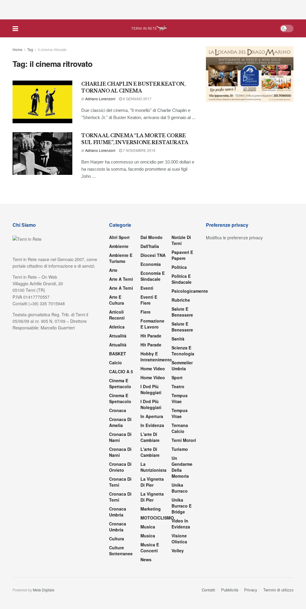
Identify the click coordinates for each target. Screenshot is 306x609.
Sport (177, 377)
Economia (150, 264)
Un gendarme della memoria (182, 467)
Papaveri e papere (182, 255)
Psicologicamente (190, 291)
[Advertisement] (153, 9)
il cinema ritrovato (52, 49)
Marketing (150, 509)
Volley (178, 551)
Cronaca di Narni (120, 452)
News (146, 559)
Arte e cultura (116, 300)
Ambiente (118, 246)
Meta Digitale (43, 589)
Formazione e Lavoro (152, 324)
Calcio (115, 363)
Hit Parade (150, 336)
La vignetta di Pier (152, 482)
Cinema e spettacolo (120, 383)
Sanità (178, 339)
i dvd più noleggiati (150, 389)
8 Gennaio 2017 (137, 98)
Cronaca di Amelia (120, 422)
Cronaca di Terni (120, 482)
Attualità (117, 336)
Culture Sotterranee (121, 550)
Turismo (180, 449)
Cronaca (117, 410)
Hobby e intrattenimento (156, 357)
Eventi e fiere (148, 300)
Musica (147, 527)
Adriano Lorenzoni (100, 98)
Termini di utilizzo (278, 590)
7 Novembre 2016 (138, 150)
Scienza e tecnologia (183, 351)
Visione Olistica (179, 539)
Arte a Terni (121, 279)
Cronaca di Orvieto (120, 467)
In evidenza (152, 425)
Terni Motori (184, 440)
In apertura (151, 416)
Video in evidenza (181, 524)
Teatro (178, 386)
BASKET (117, 354)
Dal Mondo (151, 237)
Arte (113, 270)
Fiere (145, 312)
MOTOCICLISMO (157, 518)
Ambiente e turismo (120, 258)
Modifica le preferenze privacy (234, 237)
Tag (30, 49)
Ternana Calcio (180, 428)
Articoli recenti (117, 315)
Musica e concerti (149, 548)
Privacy (250, 590)
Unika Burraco (180, 488)
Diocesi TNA (153, 255)
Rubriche (181, 300)
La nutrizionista (153, 467)
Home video (152, 368)
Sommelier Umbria (182, 365)
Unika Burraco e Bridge (182, 506)
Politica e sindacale (182, 279)
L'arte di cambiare (150, 437)
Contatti (208, 590)
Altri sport (119, 237)
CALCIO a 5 (121, 371)
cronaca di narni (120, 437)
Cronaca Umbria (117, 512)
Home (17, 49)
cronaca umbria (117, 527)
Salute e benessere (182, 312)
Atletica (117, 327)
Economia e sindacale (152, 276)
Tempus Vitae (180, 398)
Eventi (146, 288)
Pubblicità (229, 590)
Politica (179, 267)
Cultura (116, 539)
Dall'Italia (149, 246)
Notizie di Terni (181, 240)
